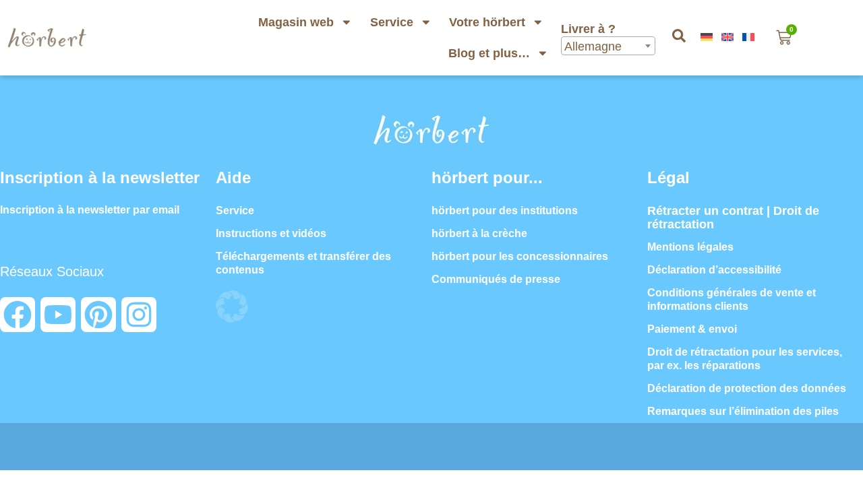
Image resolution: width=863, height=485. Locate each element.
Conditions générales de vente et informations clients (731, 299)
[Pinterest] (98, 314)
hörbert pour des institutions (505, 210)
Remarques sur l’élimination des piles (743, 411)
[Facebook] (17, 314)
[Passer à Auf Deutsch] (708, 37)
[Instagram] (138, 314)
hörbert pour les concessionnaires (520, 256)
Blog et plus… (489, 53)
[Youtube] (58, 314)
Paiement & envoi (692, 329)
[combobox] (608, 45)
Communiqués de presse (496, 279)
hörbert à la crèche (479, 233)
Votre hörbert (487, 22)
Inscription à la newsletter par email (89, 210)
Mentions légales (690, 247)
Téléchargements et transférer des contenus (303, 263)
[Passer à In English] (728, 37)
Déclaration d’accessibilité (714, 270)
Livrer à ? (590, 29)
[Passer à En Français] (749, 37)
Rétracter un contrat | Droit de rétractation (733, 217)
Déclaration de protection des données (746, 388)
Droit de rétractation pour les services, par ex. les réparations (744, 358)
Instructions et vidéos (271, 233)
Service (391, 22)
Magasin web (296, 22)
